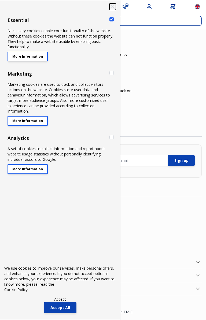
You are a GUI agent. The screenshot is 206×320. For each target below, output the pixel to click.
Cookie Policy (16, 289)
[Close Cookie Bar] (112, 6)
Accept (60, 299)
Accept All (60, 307)
